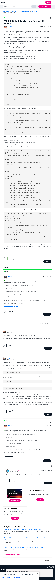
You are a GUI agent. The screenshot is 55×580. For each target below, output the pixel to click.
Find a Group (15, 518)
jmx (12, 251)
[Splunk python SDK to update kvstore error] (51, 323)
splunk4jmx (22, 251)
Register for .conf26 (15, 500)
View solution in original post (11, 306)
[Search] (33, 6)
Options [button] (48, 12)
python (16, 251)
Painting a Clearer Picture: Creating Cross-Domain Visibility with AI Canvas (24, 547)
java (8, 251)
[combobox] (19, 6)
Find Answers (6, 11)
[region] (19, 576)
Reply (47, 261)
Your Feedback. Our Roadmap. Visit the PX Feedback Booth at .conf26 (23, 529)
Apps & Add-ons (14, 11)
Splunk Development (25, 11)
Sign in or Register (39, 573)
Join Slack (40, 499)
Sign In (48, 2)
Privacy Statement (6, 577)
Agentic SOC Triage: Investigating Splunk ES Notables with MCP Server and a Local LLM (26, 538)
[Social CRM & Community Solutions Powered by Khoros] (48, 561)
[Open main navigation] (53, 2)
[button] (50, 18)
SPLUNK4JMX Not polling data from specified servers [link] (17, 12)
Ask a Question (45, 6)
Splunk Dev (34, 11)
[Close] (37, 573)
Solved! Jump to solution (11, 18)
